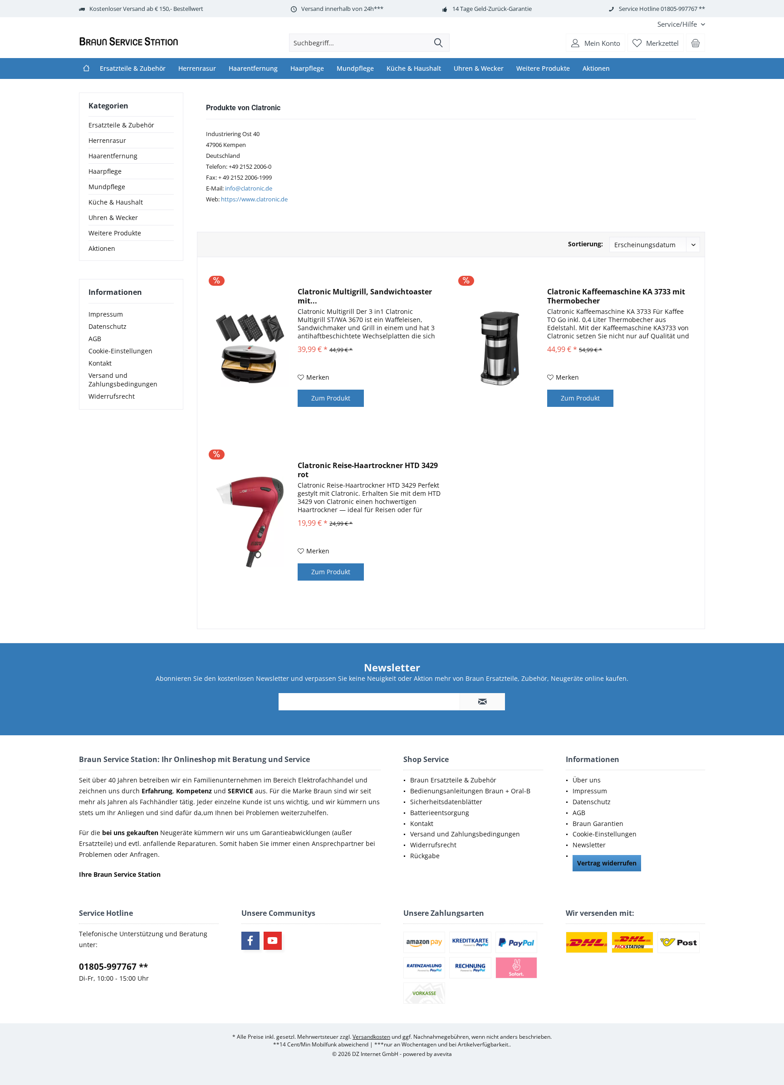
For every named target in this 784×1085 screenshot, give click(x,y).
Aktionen (101, 248)
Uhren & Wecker (113, 217)
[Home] (86, 68)
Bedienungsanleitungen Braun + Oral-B (470, 791)
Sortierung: (585, 243)
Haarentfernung (112, 156)
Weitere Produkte (114, 233)
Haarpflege (105, 171)
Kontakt (100, 363)
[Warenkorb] (695, 43)
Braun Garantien (598, 823)
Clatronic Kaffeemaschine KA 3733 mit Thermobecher (616, 296)
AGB (94, 338)
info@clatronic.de (248, 188)
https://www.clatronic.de (254, 199)
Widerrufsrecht (111, 396)
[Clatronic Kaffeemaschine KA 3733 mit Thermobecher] (499, 348)
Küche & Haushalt (115, 202)
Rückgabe (425, 855)
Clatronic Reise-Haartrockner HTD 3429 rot (368, 470)
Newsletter (589, 845)
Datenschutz (107, 326)
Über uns (587, 780)
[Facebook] (250, 941)
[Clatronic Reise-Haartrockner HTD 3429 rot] (250, 522)
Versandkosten (371, 1037)
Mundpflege (106, 186)
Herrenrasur (107, 140)
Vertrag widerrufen (607, 863)
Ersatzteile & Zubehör (121, 125)
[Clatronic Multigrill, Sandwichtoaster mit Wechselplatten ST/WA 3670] (250, 348)
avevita (443, 1054)
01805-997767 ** (113, 967)
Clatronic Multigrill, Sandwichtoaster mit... (365, 296)
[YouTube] (273, 941)
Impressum (105, 314)
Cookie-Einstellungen (120, 351)
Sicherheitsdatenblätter (446, 801)
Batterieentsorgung (439, 812)
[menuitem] (678, 24)
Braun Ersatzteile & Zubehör (453, 780)
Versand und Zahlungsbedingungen (122, 379)
